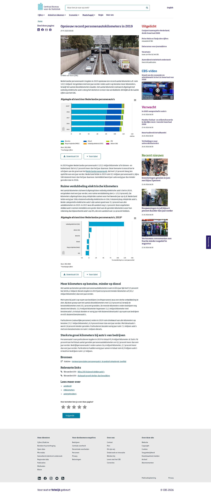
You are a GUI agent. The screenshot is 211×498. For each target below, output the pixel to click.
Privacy (74, 456)
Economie (73, 15)
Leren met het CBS (114, 459)
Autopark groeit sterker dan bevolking (94, 376)
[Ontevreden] (68, 406)
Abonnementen (148, 463)
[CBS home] (49, 6)
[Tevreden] (79, 406)
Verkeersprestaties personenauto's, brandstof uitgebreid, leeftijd (99, 362)
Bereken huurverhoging (46, 446)
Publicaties (41, 463)
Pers (108, 446)
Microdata (41, 453)
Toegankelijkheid (148, 453)
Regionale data (43, 459)
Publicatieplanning (149, 478)
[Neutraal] (74, 406)
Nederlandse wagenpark (96, 171)
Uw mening (209, 242)
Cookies (145, 449)
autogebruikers (69, 394)
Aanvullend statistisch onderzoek (49, 456)
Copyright (145, 446)
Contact (110, 442)
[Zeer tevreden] (84, 406)
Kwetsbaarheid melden (150, 456)
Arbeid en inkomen (56, 15)
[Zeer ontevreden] (63, 406)
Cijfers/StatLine (43, 442)
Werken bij (111, 456)
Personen (75, 453)
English (170, 8)
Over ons (110, 15)
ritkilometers (68, 390)
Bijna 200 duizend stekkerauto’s (91, 372)
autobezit (67, 386)
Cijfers (40, 15)
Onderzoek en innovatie (116, 453)
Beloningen (76, 459)
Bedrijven (75, 442)
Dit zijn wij (111, 449)
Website (145, 442)
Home (40, 21)
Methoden (41, 466)
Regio (100, 15)
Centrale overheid (79, 446)
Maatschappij (88, 15)
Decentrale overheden (80, 449)
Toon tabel (93, 157)
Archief (144, 459)
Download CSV (72, 157)
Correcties (111, 463)
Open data (41, 449)
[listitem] (38, 29)
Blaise (39, 470)
